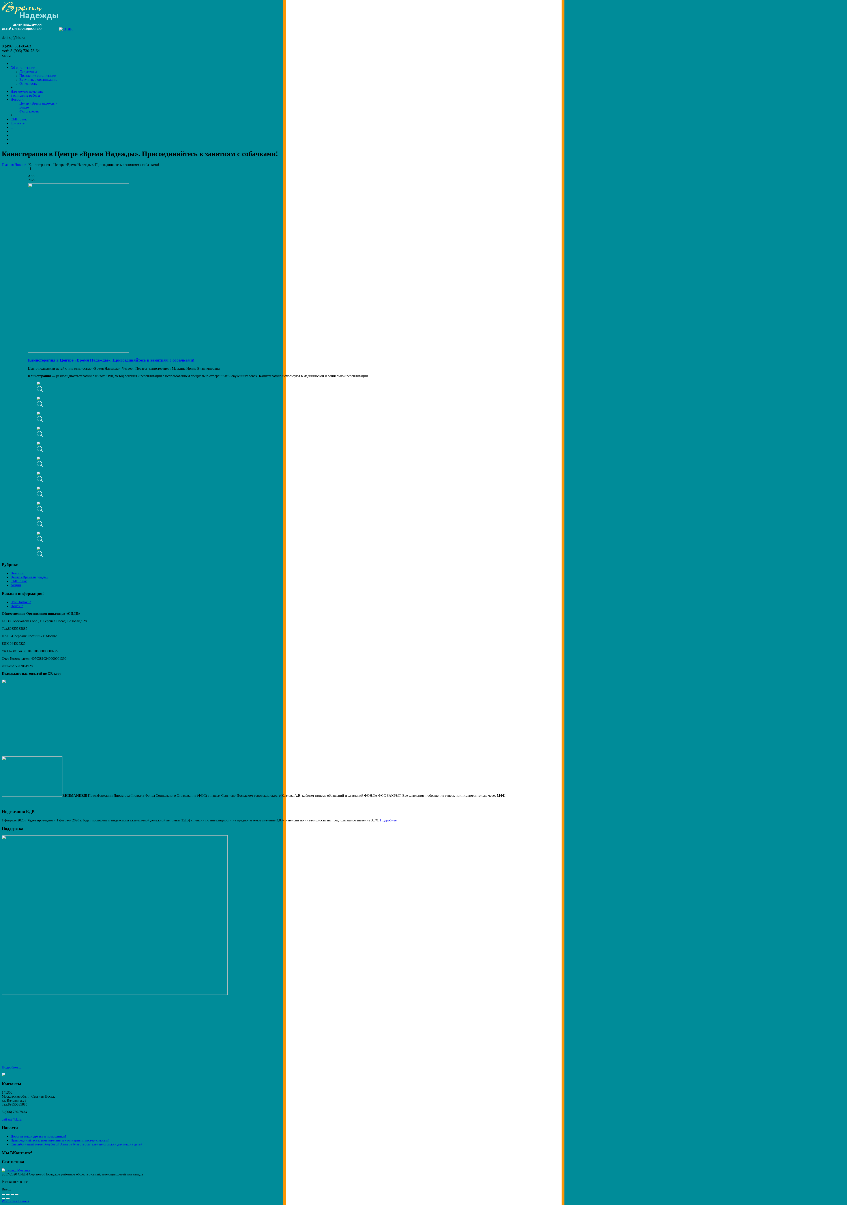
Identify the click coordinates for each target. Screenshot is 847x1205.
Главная (8, 165)
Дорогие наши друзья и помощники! (38, 1136)
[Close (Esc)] (3, 1194)
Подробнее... (11, 1067)
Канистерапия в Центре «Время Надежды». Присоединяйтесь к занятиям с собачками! (111, 360)
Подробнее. (388, 820)
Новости (21, 165)
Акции (16, 585)
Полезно (17, 606)
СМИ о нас (19, 581)
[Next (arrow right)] (8, 1198)
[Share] (8, 1194)
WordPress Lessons (15, 1201)
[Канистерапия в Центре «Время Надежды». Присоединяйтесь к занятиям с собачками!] (78, 351)
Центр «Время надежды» (29, 577)
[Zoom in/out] (17, 1194)
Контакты (18, 123)
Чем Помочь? (21, 602)
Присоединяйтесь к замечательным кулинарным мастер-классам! (60, 1140)
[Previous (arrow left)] (3, 1198)
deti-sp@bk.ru (12, 1119)
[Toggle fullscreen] (12, 1194)
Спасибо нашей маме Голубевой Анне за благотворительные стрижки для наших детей (76, 1144)
